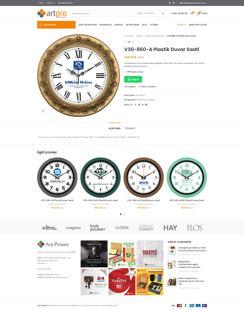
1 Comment (194, 255)
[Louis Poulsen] (98, 228)
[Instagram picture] (94, 253)
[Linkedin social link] (142, 105)
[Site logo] (51, 13)
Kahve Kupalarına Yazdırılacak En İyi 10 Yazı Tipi (191, 281)
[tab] (115, 127)
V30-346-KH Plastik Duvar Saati (143, 200)
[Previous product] (126, 42)
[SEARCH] (163, 13)
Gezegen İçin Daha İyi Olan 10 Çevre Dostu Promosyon (192, 249)
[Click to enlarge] (42, 111)
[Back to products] (129, 42)
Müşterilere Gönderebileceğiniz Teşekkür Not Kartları (189, 264)
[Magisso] (73, 228)
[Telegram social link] (146, 105)
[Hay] (170, 228)
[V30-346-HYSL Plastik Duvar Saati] (100, 177)
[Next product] (132, 42)
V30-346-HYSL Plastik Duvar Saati (100, 200)
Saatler (139, 36)
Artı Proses (62, 252)
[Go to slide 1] (120, 214)
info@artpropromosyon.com (55, 277)
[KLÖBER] (122, 228)
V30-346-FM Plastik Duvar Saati (57, 200)
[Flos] (195, 228)
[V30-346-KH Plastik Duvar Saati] (143, 177)
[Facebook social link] (169, 3)
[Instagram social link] (173, 3)
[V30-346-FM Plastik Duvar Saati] (57, 177)
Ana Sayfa (128, 36)
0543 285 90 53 (52, 274)
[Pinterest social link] (139, 105)
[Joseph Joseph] (146, 228)
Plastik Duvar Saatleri (154, 36)
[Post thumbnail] (172, 251)
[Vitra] (49, 228)
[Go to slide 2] (123, 214)
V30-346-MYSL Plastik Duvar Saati (186, 200)
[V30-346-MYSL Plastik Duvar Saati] (187, 177)
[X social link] (135, 105)
